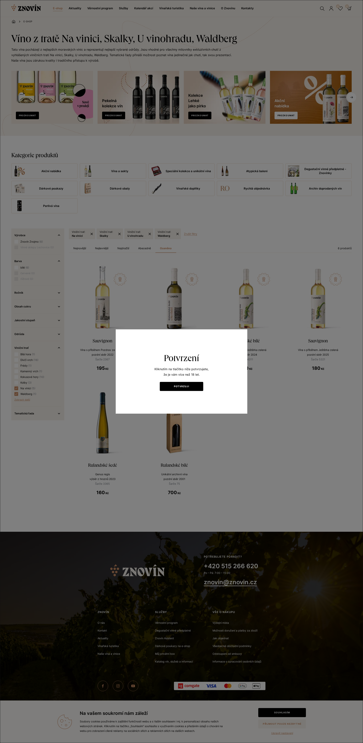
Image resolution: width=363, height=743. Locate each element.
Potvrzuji (181, 386)
